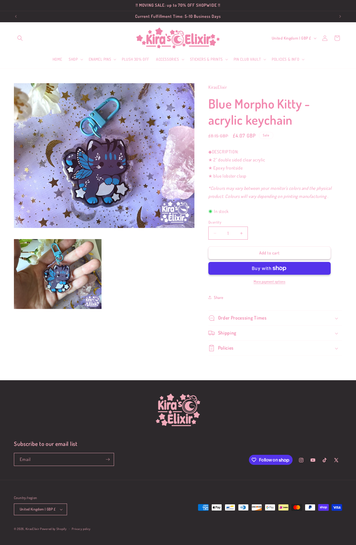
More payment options (269, 281)
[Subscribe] (108, 459)
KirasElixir (32, 529)
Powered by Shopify (53, 529)
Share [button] (219, 297)
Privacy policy (81, 529)
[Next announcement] (340, 16)
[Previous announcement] (16, 16)
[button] (20, 38)
